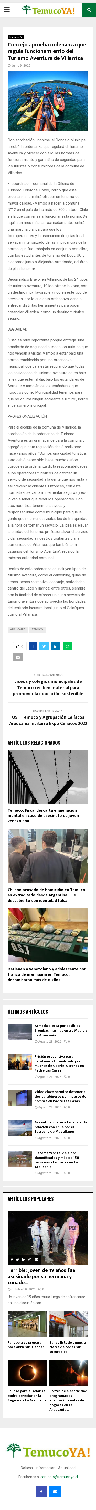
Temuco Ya (16, 37)
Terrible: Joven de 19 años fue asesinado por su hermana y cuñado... (41, 1276)
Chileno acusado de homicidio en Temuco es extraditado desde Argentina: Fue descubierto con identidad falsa (46, 895)
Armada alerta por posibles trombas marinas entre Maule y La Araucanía (61, 1030)
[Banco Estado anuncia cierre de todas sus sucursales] (69, 1324)
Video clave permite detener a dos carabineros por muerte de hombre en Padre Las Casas (60, 1096)
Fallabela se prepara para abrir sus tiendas (26, 1345)
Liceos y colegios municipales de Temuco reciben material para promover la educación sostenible (48, 688)
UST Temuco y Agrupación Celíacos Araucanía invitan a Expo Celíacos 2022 (48, 720)
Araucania (17, 629)
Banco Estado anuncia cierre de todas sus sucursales (67, 1347)
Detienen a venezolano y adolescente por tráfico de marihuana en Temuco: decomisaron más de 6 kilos (47, 974)
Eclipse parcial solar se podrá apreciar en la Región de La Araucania (27, 1395)
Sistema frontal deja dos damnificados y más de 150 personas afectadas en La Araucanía (57, 1160)
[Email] (55, 1491)
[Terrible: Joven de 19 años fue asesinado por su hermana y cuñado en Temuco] (48, 1238)
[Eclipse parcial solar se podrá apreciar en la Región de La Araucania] (27, 1373)
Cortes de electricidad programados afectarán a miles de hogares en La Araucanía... (68, 1400)
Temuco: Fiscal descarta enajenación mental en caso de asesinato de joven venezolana (43, 816)
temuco (37, 629)
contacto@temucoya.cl (59, 1477)
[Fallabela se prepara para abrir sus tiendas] (27, 1324)
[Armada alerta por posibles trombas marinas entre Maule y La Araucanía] (20, 1032)
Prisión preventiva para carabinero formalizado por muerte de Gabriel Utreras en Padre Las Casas (59, 1064)
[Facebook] (41, 1491)
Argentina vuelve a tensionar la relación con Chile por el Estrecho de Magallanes (61, 1126)
